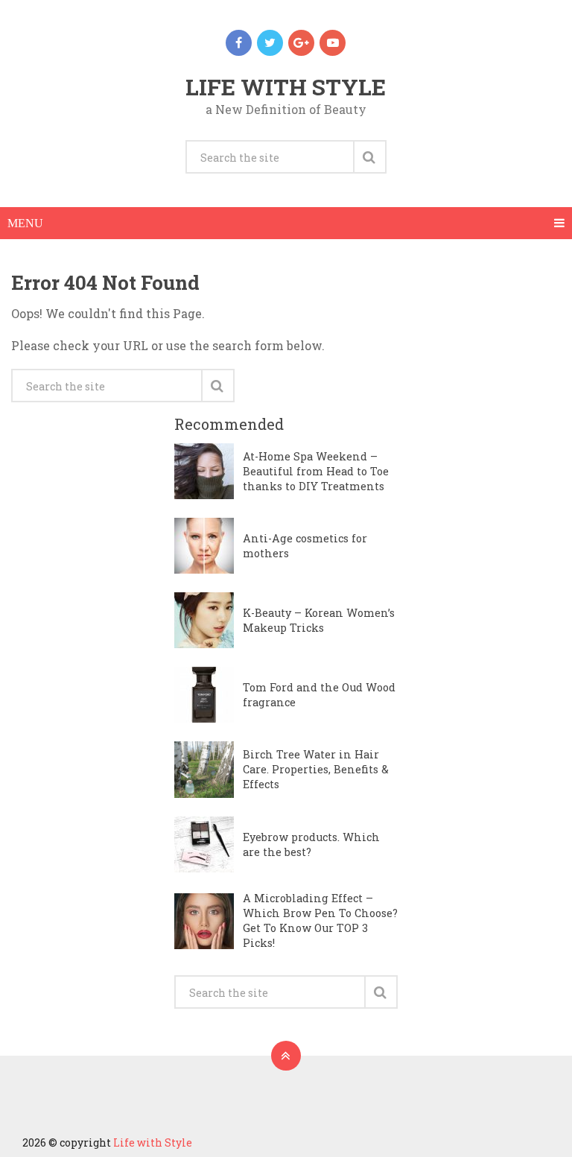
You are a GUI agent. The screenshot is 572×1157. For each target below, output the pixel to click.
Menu (25, 223)
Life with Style (285, 86)
